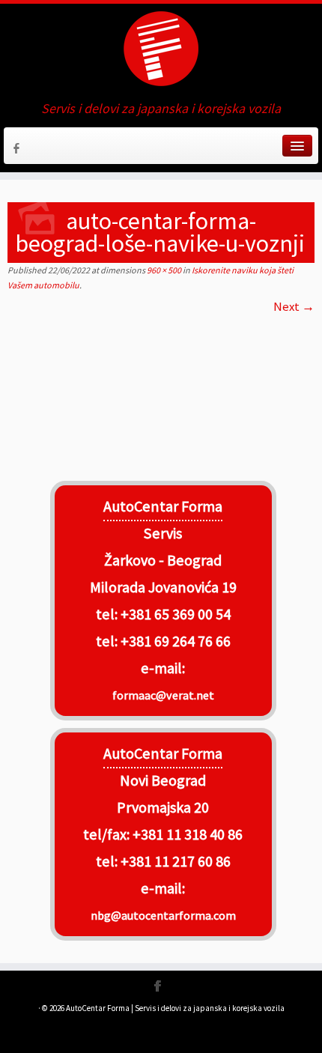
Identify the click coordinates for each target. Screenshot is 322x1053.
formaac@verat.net (163, 695)
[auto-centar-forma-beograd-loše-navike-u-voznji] (161, 392)
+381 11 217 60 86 (176, 861)
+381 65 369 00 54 (176, 614)
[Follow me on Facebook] (18, 150)
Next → (294, 306)
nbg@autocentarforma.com (163, 915)
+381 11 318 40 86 (186, 834)
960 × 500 (163, 270)
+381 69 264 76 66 (176, 641)
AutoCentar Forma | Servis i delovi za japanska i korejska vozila (175, 1008)
